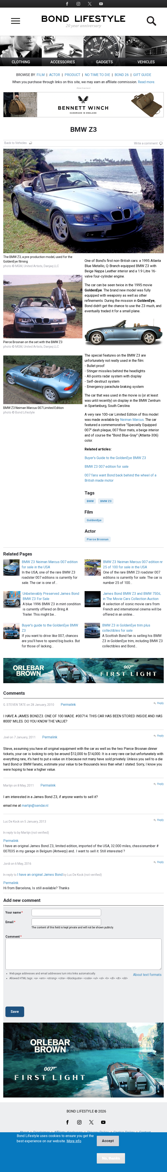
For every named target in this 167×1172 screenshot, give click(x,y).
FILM (41, 75)
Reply (160, 703)
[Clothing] (21, 65)
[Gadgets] (104, 65)
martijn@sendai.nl (35, 805)
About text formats (147, 975)
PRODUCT (72, 75)
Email (9, 922)
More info (74, 1141)
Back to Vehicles (15, 143)
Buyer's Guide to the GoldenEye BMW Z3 (115, 458)
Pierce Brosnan (98, 539)
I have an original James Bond (40, 875)
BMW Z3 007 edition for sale (107, 467)
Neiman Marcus (132, 420)
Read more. (146, 82)
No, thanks (111, 1158)
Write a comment (146, 143)
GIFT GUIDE (142, 75)
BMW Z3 (105, 501)
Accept (108, 1141)
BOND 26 (122, 75)
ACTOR (54, 75)
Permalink (68, 705)
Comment (12, 936)
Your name (13, 912)
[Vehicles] (146, 65)
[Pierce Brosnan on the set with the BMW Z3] (42, 337)
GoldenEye (94, 520)
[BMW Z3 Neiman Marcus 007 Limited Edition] (42, 403)
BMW (90, 501)
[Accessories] (63, 65)
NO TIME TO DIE (97, 75)
